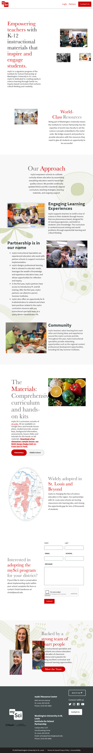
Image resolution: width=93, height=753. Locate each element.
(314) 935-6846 (45, 738)
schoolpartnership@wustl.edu (51, 736)
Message (49, 564)
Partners (72, 4)
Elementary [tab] (19, 452)
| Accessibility (75, 750)
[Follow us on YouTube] (82, 704)
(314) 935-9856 (45, 706)
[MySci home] (5, 4)
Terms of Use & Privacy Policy (58, 750)
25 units (14, 424)
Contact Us (84, 4)
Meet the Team (53, 669)
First (46, 543)
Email (47, 553)
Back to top (76, 693)
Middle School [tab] (35, 452)
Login (64, 4)
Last (66, 543)
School (69, 553)
